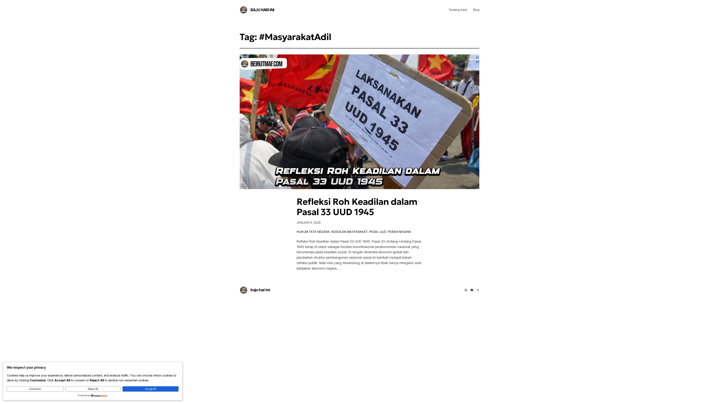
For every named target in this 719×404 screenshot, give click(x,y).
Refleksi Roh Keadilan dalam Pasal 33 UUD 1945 (357, 207)
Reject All (93, 389)
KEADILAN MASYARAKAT (349, 232)
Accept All (150, 389)
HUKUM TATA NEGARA (313, 232)
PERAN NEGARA (399, 232)
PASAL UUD (377, 232)
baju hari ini (262, 10)
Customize (35, 389)
